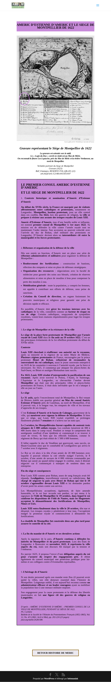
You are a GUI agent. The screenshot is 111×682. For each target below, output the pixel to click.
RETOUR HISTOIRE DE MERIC (55, 653)
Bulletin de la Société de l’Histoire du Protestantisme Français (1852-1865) (53, 614)
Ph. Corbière (26, 612)
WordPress (49, 678)
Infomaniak (72, 678)
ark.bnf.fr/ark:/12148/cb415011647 (55, 173)
